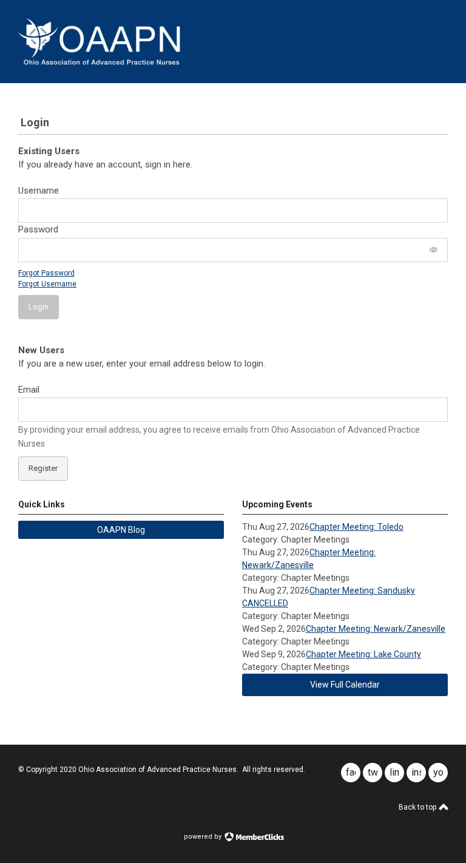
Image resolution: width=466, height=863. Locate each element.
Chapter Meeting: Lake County (363, 654)
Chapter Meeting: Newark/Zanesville (375, 629)
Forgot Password (46, 273)
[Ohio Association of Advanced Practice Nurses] (99, 61)
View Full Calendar (345, 684)
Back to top (418, 807)
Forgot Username (47, 284)
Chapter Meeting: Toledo (356, 527)
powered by (203, 837)
